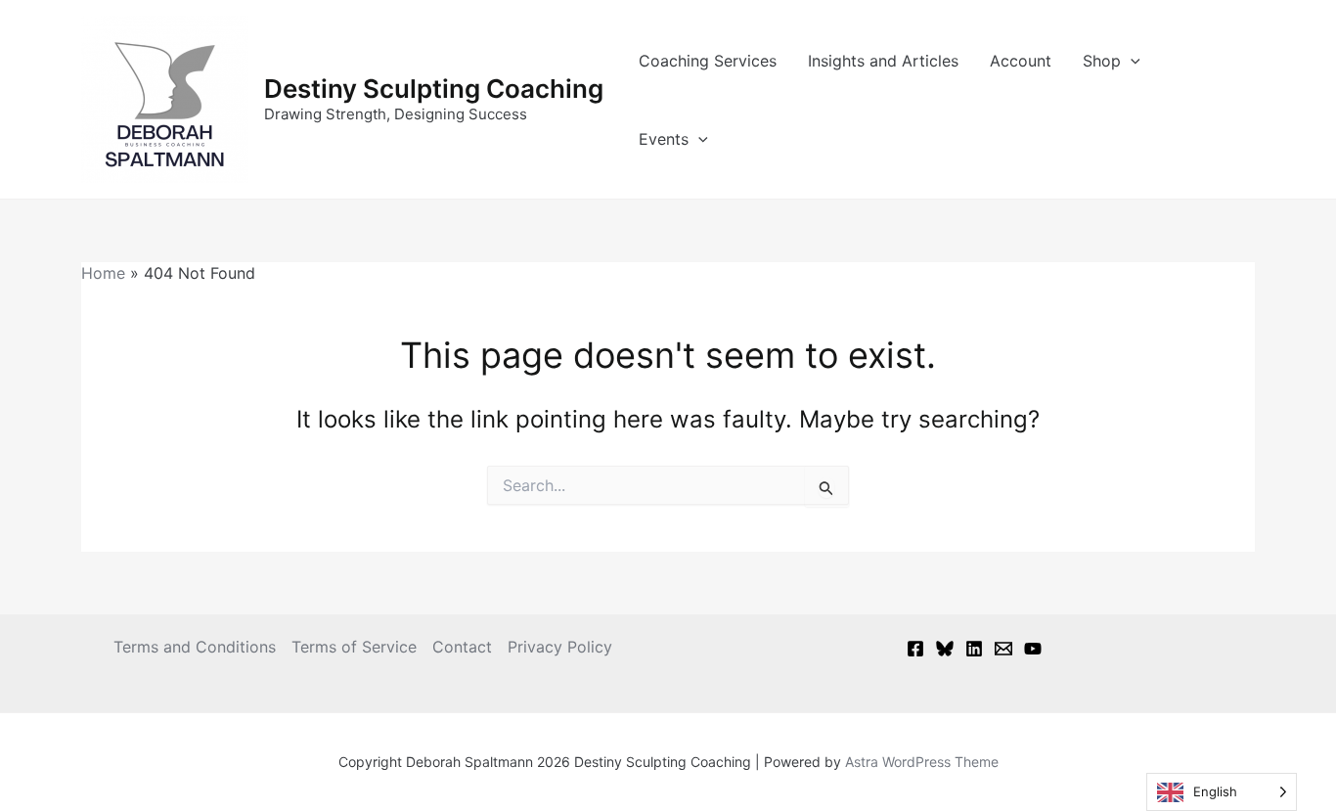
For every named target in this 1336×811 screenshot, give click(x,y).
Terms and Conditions (194, 646)
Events (664, 139)
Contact (462, 646)
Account (1020, 60)
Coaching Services (708, 60)
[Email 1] (1003, 648)
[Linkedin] (974, 648)
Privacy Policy (560, 646)
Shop (1102, 60)
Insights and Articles (883, 60)
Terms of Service (354, 646)
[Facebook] (915, 648)
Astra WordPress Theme (922, 761)
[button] (1130, 61)
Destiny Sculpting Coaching (433, 88)
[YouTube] (1033, 648)
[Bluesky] (945, 648)
